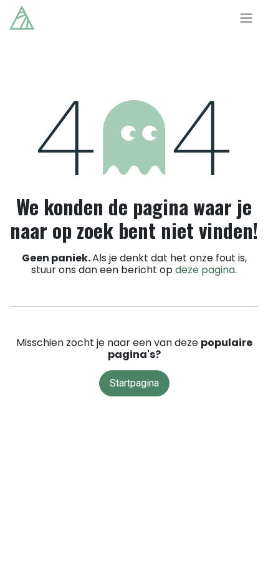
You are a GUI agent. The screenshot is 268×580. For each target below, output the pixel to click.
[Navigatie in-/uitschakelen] (246, 17)
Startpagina (134, 383)
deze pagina (205, 270)
